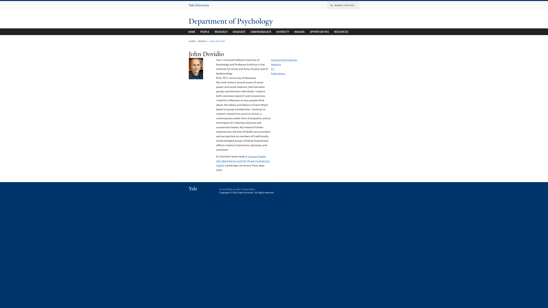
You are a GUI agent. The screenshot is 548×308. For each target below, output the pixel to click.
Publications (278, 73)
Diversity (282, 32)
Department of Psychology (232, 21)
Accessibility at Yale (229, 189)
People (204, 32)
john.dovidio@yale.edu (284, 60)
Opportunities (319, 32)
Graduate (239, 32)
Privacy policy (248, 189)
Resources (341, 32)
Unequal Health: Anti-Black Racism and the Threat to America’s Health (243, 161)
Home (191, 32)
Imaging (299, 32)
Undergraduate (260, 32)
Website (276, 64)
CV (272, 69)
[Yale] (193, 189)
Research (221, 32)
